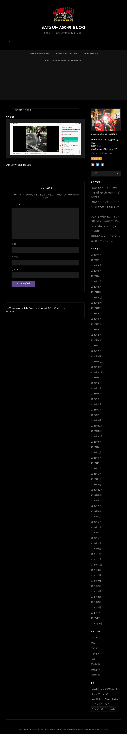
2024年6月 (96, 394)
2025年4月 (96, 340)
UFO (105, 694)
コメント (17, 205)
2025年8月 (96, 319)
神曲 (113, 709)
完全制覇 (95, 664)
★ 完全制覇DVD (91, 54)
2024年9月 (96, 378)
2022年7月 (96, 517)
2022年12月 (96, 490)
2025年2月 (96, 351)
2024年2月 (96, 415)
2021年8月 (96, 576)
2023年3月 (96, 474)
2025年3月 (96, 346)
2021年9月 (96, 570)
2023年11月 (96, 431)
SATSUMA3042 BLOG (63, 28)
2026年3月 (96, 282)
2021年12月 (96, 554)
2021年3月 (96, 602)
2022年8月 (96, 511)
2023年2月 (96, 479)
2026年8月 (96, 255)
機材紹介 (95, 670)
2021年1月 (96, 613)
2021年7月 (96, 581)
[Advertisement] (64, 83)
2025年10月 (97, 308)
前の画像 (18, 110)
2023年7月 (96, 453)
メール (15, 257)
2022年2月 (96, 543)
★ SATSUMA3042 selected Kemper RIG (63, 61)
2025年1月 (96, 356)
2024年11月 (96, 367)
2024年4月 (96, 405)
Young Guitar (111, 699)
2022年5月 (96, 527)
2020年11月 (96, 624)
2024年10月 (97, 372)
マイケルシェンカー (102, 704)
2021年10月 (96, 565)
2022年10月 (97, 501)
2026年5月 (96, 271)
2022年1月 (96, 549)
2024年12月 (96, 362)
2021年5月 (96, 592)
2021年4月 (96, 597)
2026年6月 (96, 266)
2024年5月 (96, 399)
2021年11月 (96, 560)
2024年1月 (96, 421)
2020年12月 (97, 618)
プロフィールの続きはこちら (101, 153)
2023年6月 (96, 458)
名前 (14, 244)
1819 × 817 (27, 165)
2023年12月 (96, 426)
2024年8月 (96, 383)
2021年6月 (96, 586)
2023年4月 (96, 469)
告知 (93, 659)
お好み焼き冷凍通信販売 (39, 54)
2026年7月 (96, 260)
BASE (95, 689)
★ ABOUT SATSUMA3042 (66, 54)
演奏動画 (95, 675)
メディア (95, 654)
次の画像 (28, 110)
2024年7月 (96, 389)
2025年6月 (96, 330)
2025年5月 (96, 335)
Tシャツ (96, 694)
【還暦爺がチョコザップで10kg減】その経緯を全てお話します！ (105, 192)
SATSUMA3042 (109, 689)
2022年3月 (96, 538)
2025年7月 (96, 324)
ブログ (94, 648)
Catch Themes (101, 729)
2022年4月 (96, 533)
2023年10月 (97, 437)
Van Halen (97, 699)
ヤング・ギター (99, 709)
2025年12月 (96, 298)
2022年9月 (96, 506)
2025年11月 (96, 303)
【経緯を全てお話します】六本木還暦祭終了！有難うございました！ (105, 207)
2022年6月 (96, 522)
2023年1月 (96, 485)
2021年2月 (96, 608)
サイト (15, 270)
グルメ (94, 638)
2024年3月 (96, 410)
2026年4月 (96, 276)
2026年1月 (96, 292)
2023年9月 (96, 442)
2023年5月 (96, 463)
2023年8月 (96, 447)
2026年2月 (96, 287)
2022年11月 (96, 495)
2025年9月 (96, 314)
